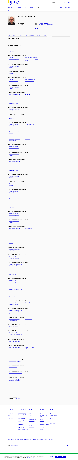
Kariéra (42, 409)
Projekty (44, 35)
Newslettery (10, 416)
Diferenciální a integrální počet (14, 341)
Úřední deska (52, 423)
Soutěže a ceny (31, 413)
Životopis (20, 35)
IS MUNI (12, 439)
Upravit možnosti (29, 457)
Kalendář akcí (10, 413)
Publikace (38, 35)
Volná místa (41, 413)
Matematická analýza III (13, 81)
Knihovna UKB (26, 439)
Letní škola (11, 57)
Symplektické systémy (13, 320)
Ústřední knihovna (33, 439)
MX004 (26, 60)
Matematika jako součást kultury (31, 57)
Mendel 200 (10, 415)
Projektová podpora (32, 419)
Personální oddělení (43, 422)
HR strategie (42, 421)
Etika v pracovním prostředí (44, 424)
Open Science (31, 427)
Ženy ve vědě (42, 427)
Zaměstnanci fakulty (53, 416)
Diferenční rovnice (12, 50)
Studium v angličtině (21, 422)
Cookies (15, 446)
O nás (51, 409)
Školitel (25, 35)
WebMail (21, 439)
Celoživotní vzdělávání (22, 427)
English (68, 2)
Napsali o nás (10, 418)
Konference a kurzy (53, 420)
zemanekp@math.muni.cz (44, 23)
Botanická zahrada (40, 439)
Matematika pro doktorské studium (15, 264)
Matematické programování (14, 59)
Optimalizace (11, 51)
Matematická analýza (13, 367)
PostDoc (30, 425)
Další (19, 398)
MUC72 (36, 59)
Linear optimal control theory (14, 319)
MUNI (9, 439)
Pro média (9, 420)
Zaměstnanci (67, 7)
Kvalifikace (31, 35)
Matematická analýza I (13, 256)
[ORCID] (38, 28)
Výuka (49, 35)
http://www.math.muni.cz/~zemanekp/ (46, 24)
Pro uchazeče (22, 409)
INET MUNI (17, 439)
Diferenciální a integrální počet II (15, 347)
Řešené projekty (31, 421)
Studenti (61, 7)
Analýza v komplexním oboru (14, 94)
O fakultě (41, 419)
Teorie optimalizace (28, 228)
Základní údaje (12, 35)
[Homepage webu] (16, 2)
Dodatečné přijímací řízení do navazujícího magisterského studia (22, 415)
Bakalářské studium (21, 418)
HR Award (51, 418)
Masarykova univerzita (14, 445)
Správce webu (10, 446)
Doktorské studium (21, 424)
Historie (51, 413)
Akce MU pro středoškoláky (23, 429)
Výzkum (31, 409)
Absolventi (41, 429)
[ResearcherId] (36, 28)
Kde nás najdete (53, 421)
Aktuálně (10, 409)
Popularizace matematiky (29, 81)
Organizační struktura (53, 415)
